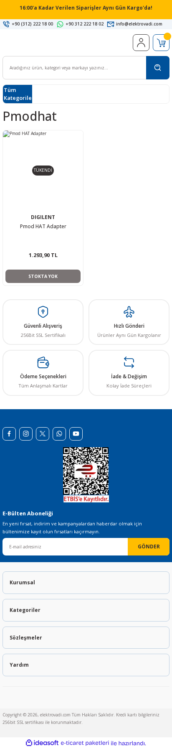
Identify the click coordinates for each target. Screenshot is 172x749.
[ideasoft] (42, 743)
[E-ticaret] (85, 743)
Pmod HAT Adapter (43, 226)
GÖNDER (149, 546)
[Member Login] (141, 42)
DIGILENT (43, 217)
